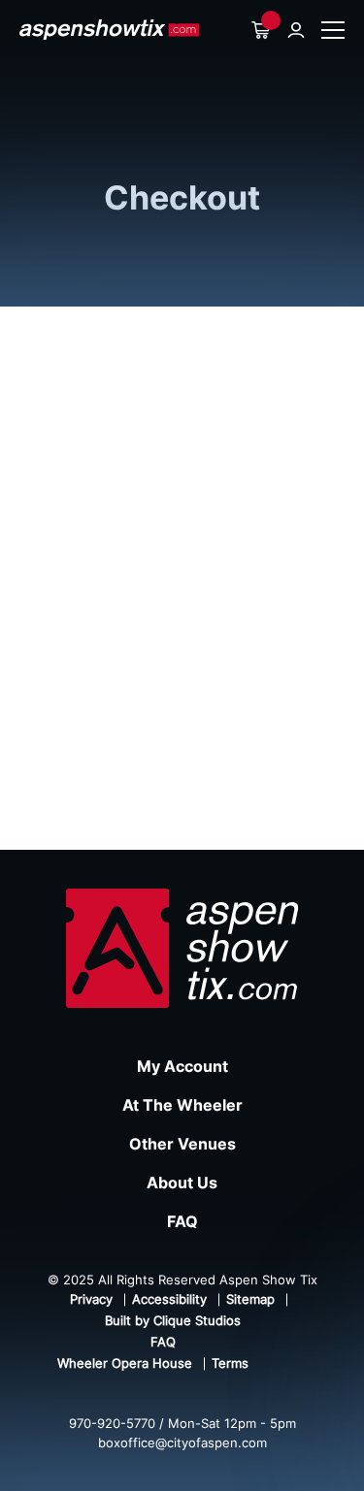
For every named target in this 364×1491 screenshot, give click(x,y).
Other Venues (182, 1143)
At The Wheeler (182, 1105)
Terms (230, 1363)
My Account (182, 1066)
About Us (182, 1182)
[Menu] (333, 30)
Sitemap (250, 1299)
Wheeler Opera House (124, 1363)
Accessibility (169, 1299)
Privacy (91, 1299)
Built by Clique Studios (173, 1320)
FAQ (182, 1221)
